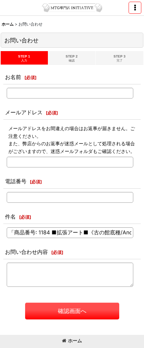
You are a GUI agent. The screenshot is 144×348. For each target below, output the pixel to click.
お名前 (13, 77)
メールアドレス (24, 112)
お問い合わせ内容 (26, 251)
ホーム (75, 340)
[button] (135, 8)
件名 (10, 216)
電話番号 (15, 181)
